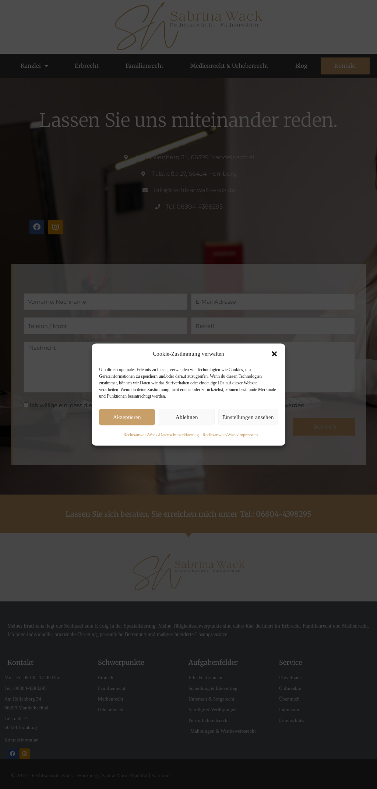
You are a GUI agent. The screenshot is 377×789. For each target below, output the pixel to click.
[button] (274, 354)
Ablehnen (187, 417)
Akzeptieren (127, 417)
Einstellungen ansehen (248, 417)
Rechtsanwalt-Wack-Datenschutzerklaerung (161, 435)
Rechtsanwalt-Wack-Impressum (230, 435)
